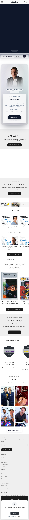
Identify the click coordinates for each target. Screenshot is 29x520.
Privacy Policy (4, 485)
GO (24, 56)
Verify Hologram (7, 56)
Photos (6, 264)
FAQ (2, 478)
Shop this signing (14, 115)
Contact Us (4, 476)
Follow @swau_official (14, 430)
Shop (2, 459)
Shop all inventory (14, 309)
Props (17, 264)
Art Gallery (3, 466)
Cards (11, 267)
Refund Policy (4, 488)
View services (14, 332)
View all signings (14, 119)
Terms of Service (5, 483)
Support (3, 469)
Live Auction (4, 462)
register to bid (14, 144)
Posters (22, 264)
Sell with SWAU (4, 481)
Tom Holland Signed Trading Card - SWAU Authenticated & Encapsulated (10, 302)
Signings (3, 457)
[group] (14, 204)
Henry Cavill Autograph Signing (10, 225)
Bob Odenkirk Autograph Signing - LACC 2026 (10, 247)
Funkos (11, 264)
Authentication (4, 464)
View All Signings (14, 254)
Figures (17, 267)
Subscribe (6, 449)
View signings (14, 193)
